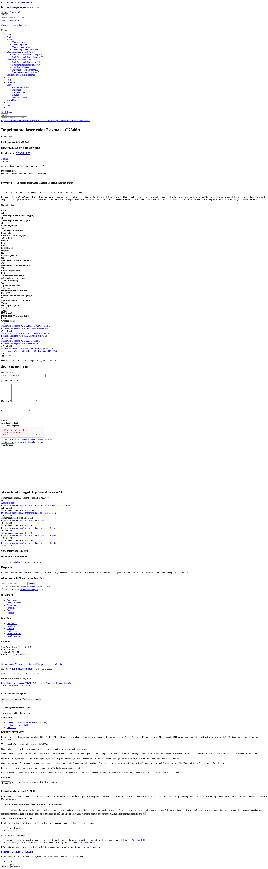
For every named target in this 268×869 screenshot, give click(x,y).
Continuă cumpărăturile (11, 699)
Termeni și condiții (64, 683)
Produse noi (12, 631)
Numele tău (7, 372)
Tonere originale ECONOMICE (26, 50)
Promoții (10, 628)
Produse (10, 37)
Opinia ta (6, 401)
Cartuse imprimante (20, 87)
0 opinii (4, 159)
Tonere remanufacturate (22, 47)
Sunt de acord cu (29, 439)
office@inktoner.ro (16, 654)
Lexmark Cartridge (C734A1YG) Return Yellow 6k (24, 336)
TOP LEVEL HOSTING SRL (131, 840)
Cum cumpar (12, 600)
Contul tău (11, 100)
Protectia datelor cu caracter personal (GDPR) (27, 722)
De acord (5, 783)
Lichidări (11, 82)
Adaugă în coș (7, 503)
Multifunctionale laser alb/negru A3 (27, 57)
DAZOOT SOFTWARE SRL (83, 842)
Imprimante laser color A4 (42, 120)
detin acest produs (12, 426)
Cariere (10, 610)
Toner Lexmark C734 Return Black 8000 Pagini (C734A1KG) (29, 351)
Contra (4, 420)
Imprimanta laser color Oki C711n (40, 520)
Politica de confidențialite (44, 683)
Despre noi (11, 605)
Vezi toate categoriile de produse (21, 75)
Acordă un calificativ (10, 423)
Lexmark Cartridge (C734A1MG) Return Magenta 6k (25, 328)
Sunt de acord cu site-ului (24, 442)
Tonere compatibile (20, 42)
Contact (10, 105)
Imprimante (17, 90)
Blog (9, 85)
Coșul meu (11, 626)
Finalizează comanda (31, 699)
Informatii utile (18, 92)
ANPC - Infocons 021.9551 (13, 685)
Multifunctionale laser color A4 (26, 62)
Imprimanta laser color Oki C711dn (40, 513)
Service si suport (14, 603)
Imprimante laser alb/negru (18, 67)
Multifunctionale (19, 97)
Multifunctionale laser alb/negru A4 (27, 55)
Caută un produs (14, 636)
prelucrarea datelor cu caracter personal (37, 439)
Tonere (10, 39)
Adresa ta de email (10, 375)
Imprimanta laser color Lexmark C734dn (72, 120)
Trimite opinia (7, 445)
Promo (10, 80)
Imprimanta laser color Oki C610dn (40, 535)
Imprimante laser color (21, 120)
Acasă (9, 34)
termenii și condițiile (29, 442)
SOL (28, 685)
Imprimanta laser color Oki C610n (40, 528)
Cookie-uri (11, 727)
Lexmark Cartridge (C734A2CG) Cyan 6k (20, 343)
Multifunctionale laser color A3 (26, 65)
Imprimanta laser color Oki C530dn (40, 543)
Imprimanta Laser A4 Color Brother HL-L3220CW (47, 505)
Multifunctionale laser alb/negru (21, 52)
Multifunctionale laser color (19, 60)
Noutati (15, 95)
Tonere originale (19, 44)
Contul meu (12, 623)
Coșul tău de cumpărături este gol (15, 25)
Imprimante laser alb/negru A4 (25, 70)
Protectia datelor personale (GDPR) (16, 683)
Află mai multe (181, 572)
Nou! (9, 77)
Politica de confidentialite (18, 725)
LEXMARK (23, 153)
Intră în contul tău (35, 7)
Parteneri (11, 608)
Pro (2, 410)
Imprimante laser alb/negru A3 (25, 72)
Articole (10, 613)
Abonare (32, 584)
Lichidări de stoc (14, 633)
